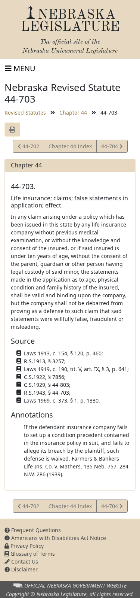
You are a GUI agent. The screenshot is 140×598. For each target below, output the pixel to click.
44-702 (30, 147)
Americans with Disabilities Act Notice (58, 537)
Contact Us (24, 561)
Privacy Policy (26, 545)
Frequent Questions (35, 530)
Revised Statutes (25, 112)
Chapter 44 (73, 112)
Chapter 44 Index (70, 146)
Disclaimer (24, 569)
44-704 (110, 147)
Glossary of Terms (32, 553)
